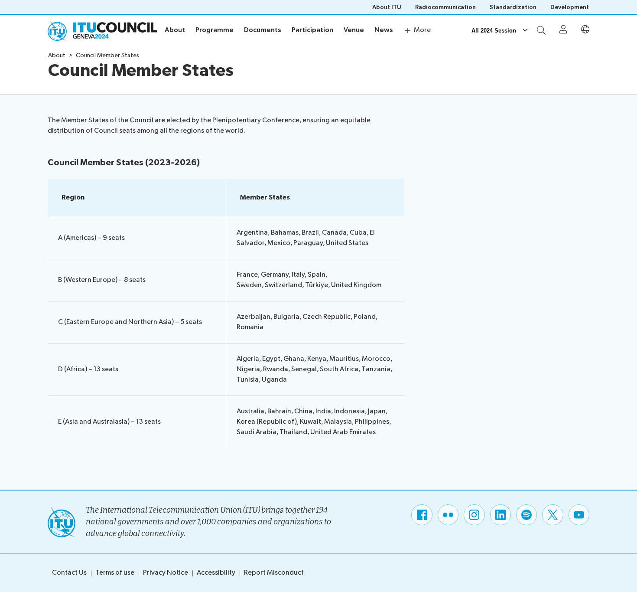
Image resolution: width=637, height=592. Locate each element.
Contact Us (69, 573)
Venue (354, 30)
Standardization (513, 7)
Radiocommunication (445, 7)
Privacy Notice (165, 573)
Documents (262, 30)
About (175, 30)
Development (569, 7)
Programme (214, 30)
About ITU (386, 7)
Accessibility (216, 573)
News (383, 30)
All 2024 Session (493, 30)
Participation (312, 30)
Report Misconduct (274, 573)
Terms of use (114, 573)
